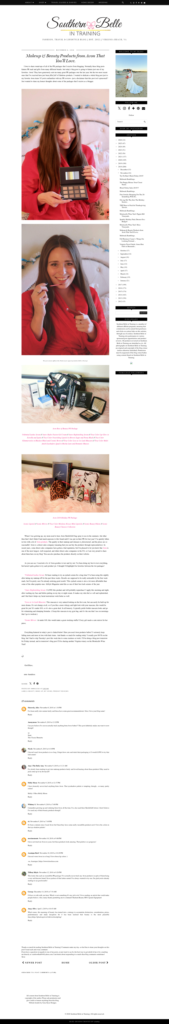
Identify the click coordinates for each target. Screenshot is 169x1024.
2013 (120, 298)
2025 (120, 143)
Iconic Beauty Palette (92, 524)
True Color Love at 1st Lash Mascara (78, 440)
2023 (120, 150)
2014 (120, 295)
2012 (120, 301)
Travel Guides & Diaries (64, 2)
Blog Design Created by (84, 1021)
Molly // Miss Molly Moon (37, 793)
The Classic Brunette (35, 737)
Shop (41, 2)
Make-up (39, 691)
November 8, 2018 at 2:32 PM (48, 722)
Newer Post (33, 962)
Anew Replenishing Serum (79, 434)
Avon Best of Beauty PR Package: (65, 428)
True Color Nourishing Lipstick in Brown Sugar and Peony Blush (68, 437)
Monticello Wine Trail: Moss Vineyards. (130, 226)
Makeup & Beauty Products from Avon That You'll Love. (131, 231)
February (123, 277)
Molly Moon (32, 782)
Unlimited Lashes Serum (31, 434)
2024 (120, 146)
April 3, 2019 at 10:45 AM (46, 908)
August (123, 257)
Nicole (30, 748)
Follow (131, 115)
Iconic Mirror (42, 524)
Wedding (103, 2)
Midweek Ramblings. (127, 179)
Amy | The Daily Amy (36, 765)
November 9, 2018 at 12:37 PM (49, 782)
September (124, 254)
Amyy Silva (32, 908)
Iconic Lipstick (29, 524)
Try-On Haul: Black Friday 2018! (131, 176)
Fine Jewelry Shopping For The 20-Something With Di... (132, 195)
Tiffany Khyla (33, 872)
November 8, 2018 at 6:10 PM (44, 749)
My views (48, 691)
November (124, 173)
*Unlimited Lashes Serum (34, 575)
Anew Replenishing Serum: (35, 590)
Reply (30, 714)
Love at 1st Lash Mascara (35, 602)
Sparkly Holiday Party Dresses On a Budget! (132, 220)
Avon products (42, 542)
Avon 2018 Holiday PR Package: (65, 517)
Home (66, 962)
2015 (120, 291)
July (121, 260)
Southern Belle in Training (80, 1014)
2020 (120, 160)
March (122, 274)
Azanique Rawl (33, 853)
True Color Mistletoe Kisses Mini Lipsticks (66, 524)
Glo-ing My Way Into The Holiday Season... (132, 201)
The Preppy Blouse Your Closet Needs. (131, 183)
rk (29, 821)
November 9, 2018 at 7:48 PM (41, 821)
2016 (120, 288)
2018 (120, 166)
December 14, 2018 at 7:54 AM (45, 891)
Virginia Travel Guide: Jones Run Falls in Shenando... (132, 245)
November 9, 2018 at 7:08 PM (47, 804)
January (123, 280)
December (124, 169)
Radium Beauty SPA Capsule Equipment (87, 897)
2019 (120, 163)
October (123, 250)
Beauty (31, 691)
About (29, 2)
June (122, 264)
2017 (120, 284)
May (122, 267)
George (30, 891)
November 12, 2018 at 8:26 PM (50, 872)
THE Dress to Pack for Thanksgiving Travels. (133, 206)
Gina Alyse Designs (49, 1003)
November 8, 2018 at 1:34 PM (51, 707)
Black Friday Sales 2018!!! (129, 188)
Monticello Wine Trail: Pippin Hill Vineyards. (132, 215)
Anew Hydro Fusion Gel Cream (55, 434)
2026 (120, 140)
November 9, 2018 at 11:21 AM (56, 766)
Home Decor (87, 2)
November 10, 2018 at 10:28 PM (51, 853)
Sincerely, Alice (33, 707)
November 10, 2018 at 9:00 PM (50, 838)
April (122, 270)
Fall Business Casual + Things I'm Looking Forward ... (132, 240)
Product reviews (60, 691)
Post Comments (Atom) (45, 972)
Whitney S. (32, 804)
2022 (120, 153)
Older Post (98, 962)
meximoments (33, 838)
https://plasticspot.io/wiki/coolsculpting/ (47, 917)
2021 (120, 156)
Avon (105, 548)
